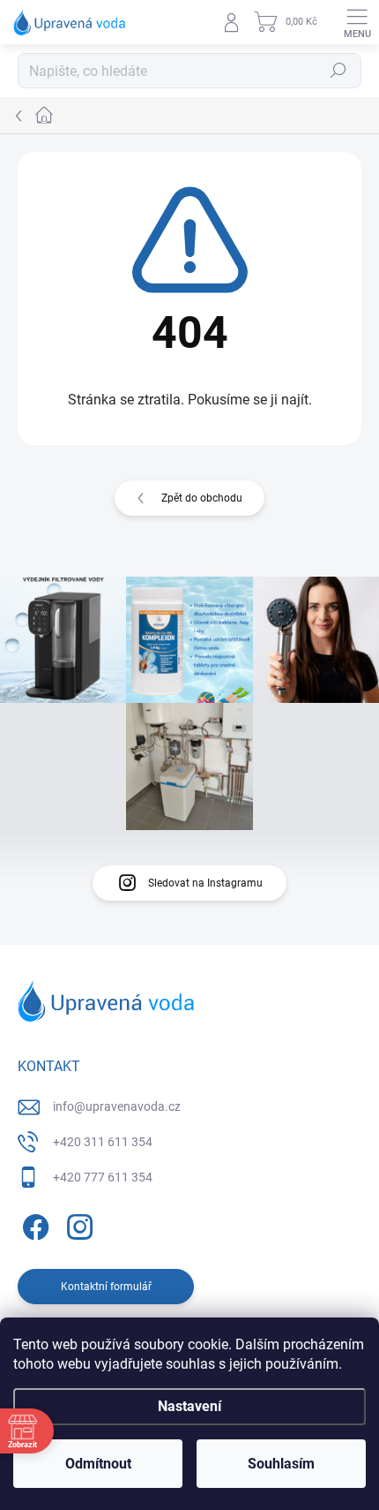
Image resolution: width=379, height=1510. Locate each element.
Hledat (338, 70)
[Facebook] (33, 1223)
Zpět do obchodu (201, 498)
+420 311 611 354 (102, 1142)
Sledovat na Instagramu (205, 883)
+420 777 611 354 (102, 1177)
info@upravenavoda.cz (117, 1106)
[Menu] (357, 22)
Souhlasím (281, 1463)
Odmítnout (98, 1463)
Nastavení (189, 1406)
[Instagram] (77, 1223)
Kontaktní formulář (106, 1286)
